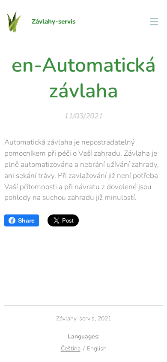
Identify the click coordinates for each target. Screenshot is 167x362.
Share (26, 220)
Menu (154, 21)
